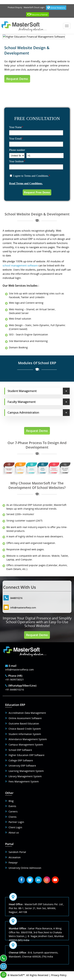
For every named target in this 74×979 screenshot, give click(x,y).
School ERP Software (20, 750)
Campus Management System (26, 744)
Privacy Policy (58, 975)
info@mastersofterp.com (23, 607)
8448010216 (16, 598)
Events (12, 806)
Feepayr (13, 862)
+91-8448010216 (14, 689)
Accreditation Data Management (27, 712)
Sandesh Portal (17, 852)
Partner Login (16, 822)
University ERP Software (22, 765)
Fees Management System (24, 781)
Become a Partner (40, 14)
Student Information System (25, 734)
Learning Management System (26, 771)
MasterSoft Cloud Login (34, 7)
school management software (20, 265)
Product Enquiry (15, 7)
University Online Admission (25, 867)
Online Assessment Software (25, 718)
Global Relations (57, 7)
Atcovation (15, 857)
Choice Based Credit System (25, 728)
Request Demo (17, 79)
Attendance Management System (28, 739)
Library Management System (25, 776)
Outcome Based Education (24, 723)
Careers (13, 811)
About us (14, 832)
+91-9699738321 (14, 679)
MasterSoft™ (17, 975)
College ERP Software (21, 760)
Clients (13, 816)
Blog (11, 801)
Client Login (15, 827)
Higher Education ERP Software (26, 755)
